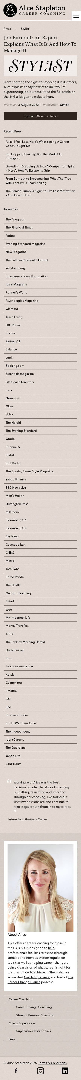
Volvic (10, 414)
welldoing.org (15, 268)
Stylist (25, 28)
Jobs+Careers (15, 739)
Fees (12, 1039)
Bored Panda (15, 577)
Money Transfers (17, 626)
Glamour (12, 309)
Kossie (10, 674)
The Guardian (15, 747)
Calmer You (14, 682)
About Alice (17, 934)
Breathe (11, 691)
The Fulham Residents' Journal (27, 260)
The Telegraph (15, 219)
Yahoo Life (13, 756)
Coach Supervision (22, 1023)
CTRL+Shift (13, 764)
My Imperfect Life (18, 617)
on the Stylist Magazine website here (39, 94)
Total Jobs (12, 569)
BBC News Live (16, 487)
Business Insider (17, 715)
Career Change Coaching (34, 1007)
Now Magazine (16, 252)
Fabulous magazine (19, 666)
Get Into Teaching (18, 593)
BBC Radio (13, 463)
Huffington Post (17, 504)
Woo (9, 609)
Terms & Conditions (52, 1063)
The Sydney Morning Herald (25, 642)
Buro (9, 658)
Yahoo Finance (16, 479)
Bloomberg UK (16, 520)
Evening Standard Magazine (25, 244)
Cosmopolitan (16, 544)
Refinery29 (13, 341)
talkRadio (12, 512)
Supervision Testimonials (33, 1031)
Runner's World (16, 292)
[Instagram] (40, 1071)
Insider (10, 333)
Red (8, 707)
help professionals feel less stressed (31, 950)
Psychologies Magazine (22, 301)
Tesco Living (14, 317)
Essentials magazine (20, 374)
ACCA (9, 634)
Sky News (12, 536)
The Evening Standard (21, 431)
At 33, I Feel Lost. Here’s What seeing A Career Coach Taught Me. (37, 144)
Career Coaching (20, 999)
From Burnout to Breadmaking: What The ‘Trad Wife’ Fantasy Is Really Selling (38, 180)
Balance (11, 349)
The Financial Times (19, 227)
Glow (9, 406)
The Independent (18, 731)
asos (9, 390)
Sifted (10, 601)
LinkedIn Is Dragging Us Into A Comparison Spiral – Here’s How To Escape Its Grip (40, 168)
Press (7, 28)
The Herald (13, 422)
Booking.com (15, 366)
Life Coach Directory (20, 382)
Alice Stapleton (41, 116)
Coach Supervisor (36, 977)
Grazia (10, 439)
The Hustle (13, 585)
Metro (10, 561)
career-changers (56, 962)
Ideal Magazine (16, 284)
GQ (8, 699)
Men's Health (15, 496)
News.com (13, 398)
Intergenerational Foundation (27, 276)
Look (9, 358)
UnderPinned (15, 650)
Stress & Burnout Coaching (35, 1015)
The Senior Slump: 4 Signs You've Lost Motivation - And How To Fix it (40, 193)
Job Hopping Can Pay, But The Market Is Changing (33, 156)
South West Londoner (21, 723)
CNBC (10, 552)
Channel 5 (13, 447)
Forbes (10, 236)
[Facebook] (16, 1071)
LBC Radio (13, 325)
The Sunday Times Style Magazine (29, 471)
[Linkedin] (65, 1071)
